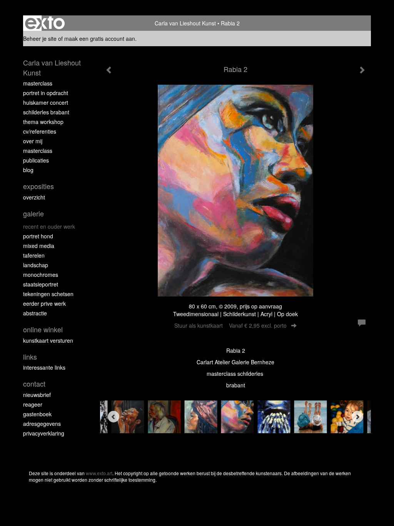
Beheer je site (40, 38)
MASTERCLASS (37, 150)
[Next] (357, 416)
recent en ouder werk (49, 226)
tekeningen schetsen (48, 294)
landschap (35, 265)
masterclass (37, 83)
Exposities (38, 186)
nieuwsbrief (37, 395)
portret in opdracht (45, 93)
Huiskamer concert (45, 102)
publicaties (36, 160)
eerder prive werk (44, 303)
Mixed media (38, 246)
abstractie (35, 313)
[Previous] (113, 416)
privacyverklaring (43, 433)
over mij (32, 141)
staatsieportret (40, 284)
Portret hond (38, 236)
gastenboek (37, 414)
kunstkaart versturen (48, 340)
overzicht (34, 197)
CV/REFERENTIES (39, 131)
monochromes (40, 274)
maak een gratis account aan (99, 38)
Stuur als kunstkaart (230, 325)
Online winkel (43, 329)
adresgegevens (42, 423)
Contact (34, 384)
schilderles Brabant (46, 112)
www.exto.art (99, 473)
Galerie (33, 213)
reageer (32, 404)
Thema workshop (43, 122)
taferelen (34, 255)
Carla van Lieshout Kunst (185, 23)
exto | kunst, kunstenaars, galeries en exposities (45, 23)
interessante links (44, 367)
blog (28, 170)
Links (30, 357)
